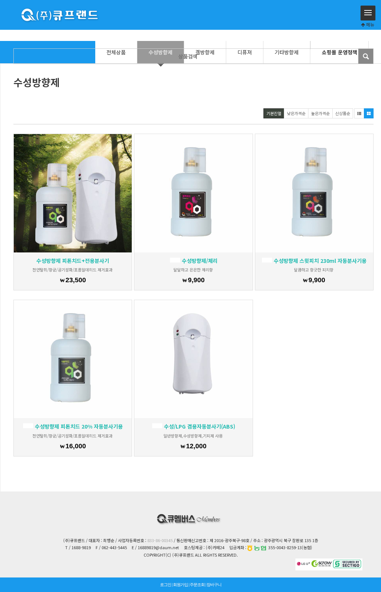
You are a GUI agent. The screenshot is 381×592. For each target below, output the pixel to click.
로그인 (165, 584)
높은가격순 (320, 113)
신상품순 (342, 113)
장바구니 (213, 584)
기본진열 (273, 113)
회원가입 (180, 584)
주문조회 (197, 584)
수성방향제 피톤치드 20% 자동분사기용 (78, 426)
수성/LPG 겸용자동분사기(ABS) (199, 426)
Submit (365, 56)
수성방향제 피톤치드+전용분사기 (72, 260)
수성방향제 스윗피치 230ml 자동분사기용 (319, 260)
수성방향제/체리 (199, 260)
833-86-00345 (160, 540)
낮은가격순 (296, 113)
